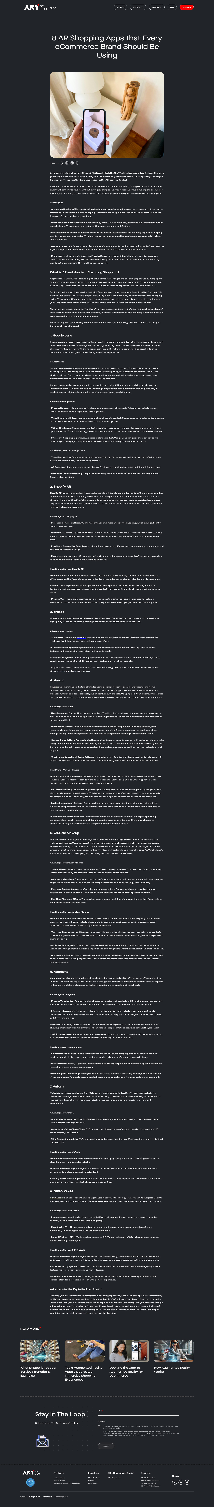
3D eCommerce (114, 1478)
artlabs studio (59, 1478)
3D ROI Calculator (148, 1478)
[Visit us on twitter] (187, 1482)
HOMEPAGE (120, 7)
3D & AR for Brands (148, 1483)
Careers (91, 1481)
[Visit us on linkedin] (174, 1482)
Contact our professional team (72, 1313)
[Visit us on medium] (180, 1482)
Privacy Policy (47, 1497)
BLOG (53, 8)
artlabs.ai (81, 637)
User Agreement (34, 1497)
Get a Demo (92, 1483)
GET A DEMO (186, 7)
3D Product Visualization (150, 1486)
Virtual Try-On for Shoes (150, 1481)
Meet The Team (94, 1478)
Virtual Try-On (59, 1481)
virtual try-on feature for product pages (69, 671)
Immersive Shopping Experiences (67, 1483)
